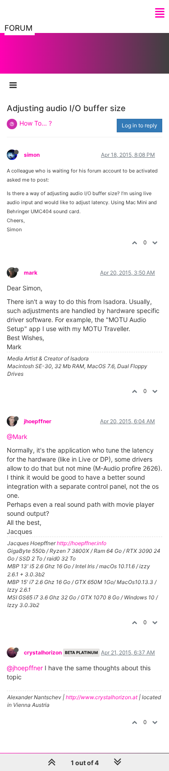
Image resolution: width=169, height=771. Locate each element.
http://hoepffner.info (81, 543)
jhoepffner (37, 421)
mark (30, 272)
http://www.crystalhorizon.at (101, 697)
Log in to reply (139, 125)
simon (32, 154)
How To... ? (35, 123)
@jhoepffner (25, 668)
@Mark (17, 436)
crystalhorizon (43, 652)
